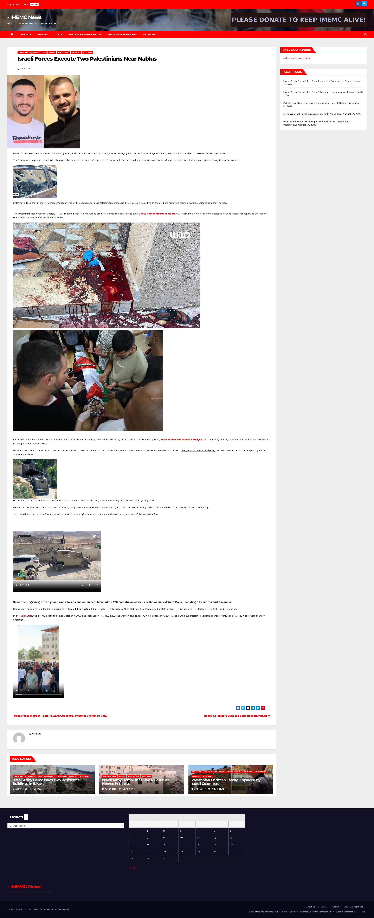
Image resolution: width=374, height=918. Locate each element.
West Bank (87, 52)
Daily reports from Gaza (296, 58)
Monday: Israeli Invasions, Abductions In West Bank (312, 114)
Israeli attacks (40, 52)
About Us (149, 34)
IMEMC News (128, 789)
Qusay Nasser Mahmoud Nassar (158, 213)
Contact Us (323, 907)
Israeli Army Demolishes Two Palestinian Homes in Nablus (136, 782)
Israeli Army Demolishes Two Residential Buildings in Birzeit (46, 782)
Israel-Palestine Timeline (85, 34)
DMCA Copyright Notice (355, 907)
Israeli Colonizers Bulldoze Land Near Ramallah (235, 715)
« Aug (132, 867)
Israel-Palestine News (122, 34)
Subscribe (336, 907)
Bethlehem (197, 772)
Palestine (76, 52)
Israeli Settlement (243, 772)
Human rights (24, 52)
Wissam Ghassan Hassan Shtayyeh (181, 439)
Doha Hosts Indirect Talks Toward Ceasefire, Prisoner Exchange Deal (60, 715)
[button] (365, 34)
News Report (63, 52)
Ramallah (73, 776)
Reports (25, 34)
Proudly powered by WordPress (22, 909)
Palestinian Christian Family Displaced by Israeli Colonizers (225, 782)
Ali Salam (36, 733)
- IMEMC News (24, 17)
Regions (42, 34)
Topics (58, 34)
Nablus (52, 52)
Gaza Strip (26, 615)
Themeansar (63, 909)
